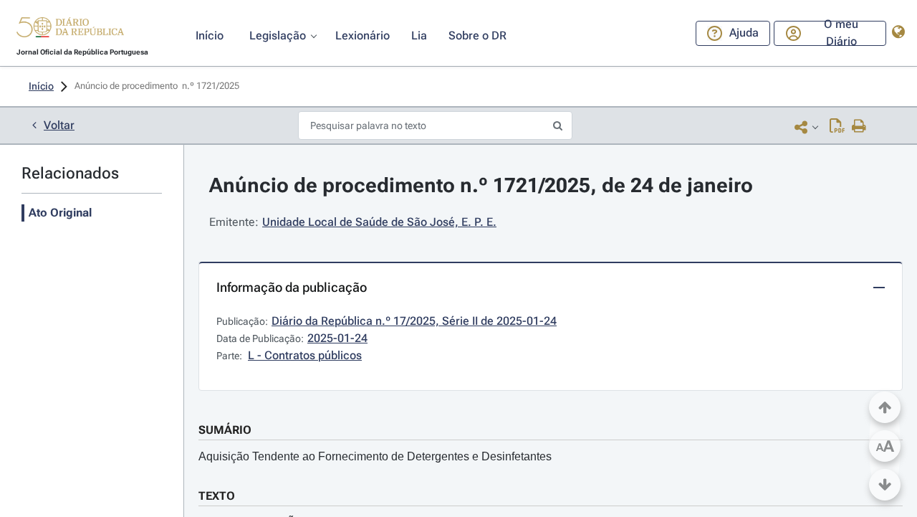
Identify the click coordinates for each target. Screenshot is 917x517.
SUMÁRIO (224, 430)
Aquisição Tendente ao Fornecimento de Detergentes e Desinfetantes (375, 456)
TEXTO (216, 496)
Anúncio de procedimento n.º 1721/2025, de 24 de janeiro (481, 185)
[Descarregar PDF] (837, 127)
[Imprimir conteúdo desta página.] (859, 127)
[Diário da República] (70, 30)
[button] (70, 29)
